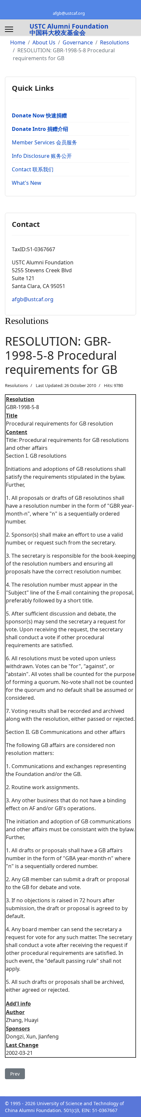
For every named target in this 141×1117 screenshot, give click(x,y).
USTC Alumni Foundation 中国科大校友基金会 (69, 29)
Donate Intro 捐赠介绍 (40, 129)
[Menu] (9, 29)
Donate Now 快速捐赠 (39, 115)
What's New (26, 182)
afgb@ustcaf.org (69, 13)
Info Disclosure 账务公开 (42, 155)
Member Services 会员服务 (44, 142)
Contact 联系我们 (32, 169)
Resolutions (16, 385)
